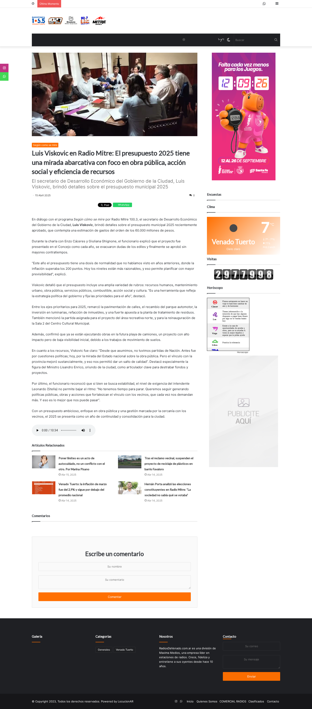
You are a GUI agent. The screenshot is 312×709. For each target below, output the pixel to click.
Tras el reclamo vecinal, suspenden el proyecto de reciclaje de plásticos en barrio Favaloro (169, 463)
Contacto (229, 636)
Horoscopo (242, 352)
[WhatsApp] (4, 76)
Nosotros (166, 636)
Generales (104, 649)
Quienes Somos (207, 701)
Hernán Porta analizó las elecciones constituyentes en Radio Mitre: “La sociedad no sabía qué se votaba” (168, 489)
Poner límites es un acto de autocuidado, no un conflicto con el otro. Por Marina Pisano (82, 463)
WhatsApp (123, 204)
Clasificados (256, 701)
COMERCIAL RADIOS (232, 701)
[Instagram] (4, 68)
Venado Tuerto (124, 649)
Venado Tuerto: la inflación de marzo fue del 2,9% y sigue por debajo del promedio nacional (83, 489)
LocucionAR (125, 701)
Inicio (190, 701)
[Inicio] (69, 20)
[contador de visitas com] (243, 278)
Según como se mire (45, 145)
